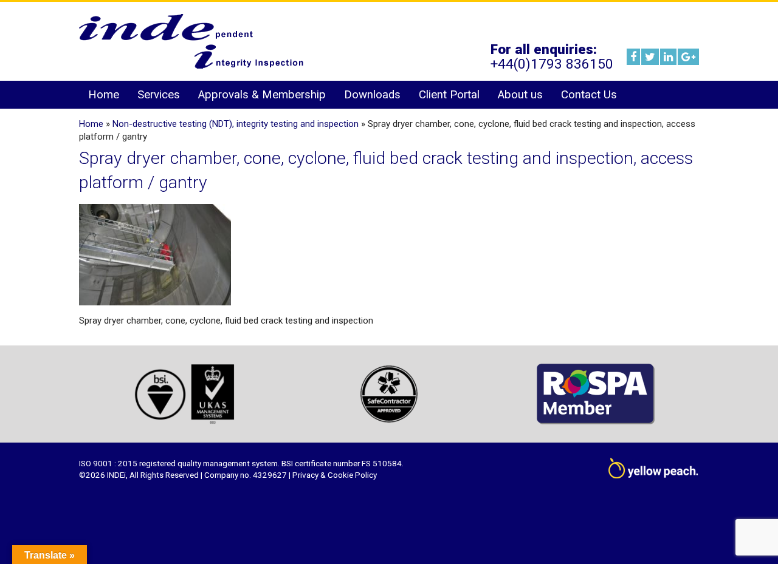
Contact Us (589, 94)
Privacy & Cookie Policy (334, 475)
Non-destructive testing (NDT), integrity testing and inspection (235, 123)
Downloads (372, 94)
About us (520, 94)
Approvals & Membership (262, 94)
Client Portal (449, 94)
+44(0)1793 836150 (552, 64)
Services (158, 94)
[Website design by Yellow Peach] (653, 472)
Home (103, 94)
